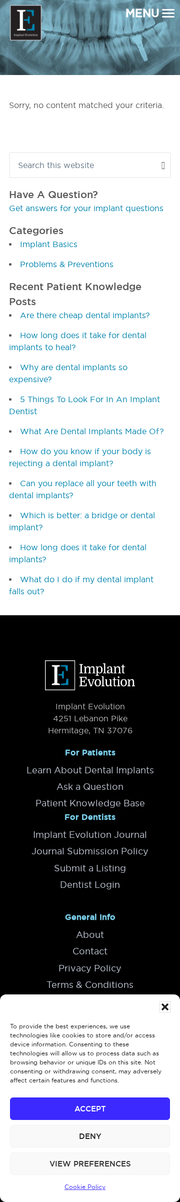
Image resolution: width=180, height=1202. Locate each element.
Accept (90, 1108)
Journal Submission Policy (90, 851)
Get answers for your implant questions (86, 208)
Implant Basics (49, 244)
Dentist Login (90, 884)
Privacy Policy (90, 968)
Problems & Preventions (67, 264)
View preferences (90, 1163)
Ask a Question (90, 786)
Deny (90, 1136)
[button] (165, 1007)
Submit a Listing (90, 868)
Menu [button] (143, 13)
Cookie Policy (85, 1186)
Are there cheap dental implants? (85, 315)
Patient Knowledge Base (90, 803)
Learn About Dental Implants (90, 770)
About (90, 934)
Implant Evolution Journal (90, 834)
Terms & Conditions (90, 984)
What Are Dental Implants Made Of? (92, 431)
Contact (90, 951)
